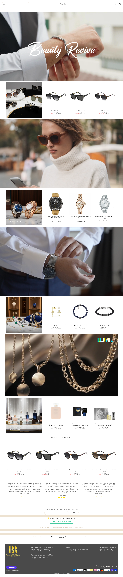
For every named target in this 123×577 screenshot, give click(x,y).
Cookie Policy (66, 573)
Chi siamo (76, 10)
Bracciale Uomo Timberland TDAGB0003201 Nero (104, 324)
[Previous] (47, 100)
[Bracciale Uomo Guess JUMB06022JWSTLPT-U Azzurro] (80, 311)
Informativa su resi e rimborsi (108, 551)
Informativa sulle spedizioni (107, 547)
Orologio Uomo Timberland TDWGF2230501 (56, 217)
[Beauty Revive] (61, 3)
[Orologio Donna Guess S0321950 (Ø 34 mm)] (80, 204)
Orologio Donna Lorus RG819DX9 (105, 216)
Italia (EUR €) (111, 566)
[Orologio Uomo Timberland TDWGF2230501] (56, 204)
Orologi (55, 10)
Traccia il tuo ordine (72, 551)
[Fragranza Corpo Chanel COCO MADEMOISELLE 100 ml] (56, 411)
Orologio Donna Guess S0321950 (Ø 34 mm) (80, 217)
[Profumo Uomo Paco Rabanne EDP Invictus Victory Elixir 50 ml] (80, 411)
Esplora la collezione (15, 114)
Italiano (100, 566)
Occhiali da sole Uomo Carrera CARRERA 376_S (105, 109)
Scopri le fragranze (15, 429)
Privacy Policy (57, 573)
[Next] (113, 100)
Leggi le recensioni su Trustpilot (61, 521)
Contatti (82, 10)
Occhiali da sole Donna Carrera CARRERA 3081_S (104, 470)
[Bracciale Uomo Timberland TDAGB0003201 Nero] (105, 311)
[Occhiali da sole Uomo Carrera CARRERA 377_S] (56, 96)
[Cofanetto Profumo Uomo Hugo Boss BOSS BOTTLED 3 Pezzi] (105, 411)
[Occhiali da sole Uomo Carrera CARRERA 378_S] (80, 96)
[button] (120, 4)
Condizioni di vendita (105, 549)
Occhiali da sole (46, 10)
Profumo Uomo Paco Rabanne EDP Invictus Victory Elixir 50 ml (80, 424)
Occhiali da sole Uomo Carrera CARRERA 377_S (56, 109)
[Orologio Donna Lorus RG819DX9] (105, 204)
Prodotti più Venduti (61, 437)
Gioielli (60, 10)
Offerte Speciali (68, 10)
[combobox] (15, 4)
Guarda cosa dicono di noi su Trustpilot (77, 549)
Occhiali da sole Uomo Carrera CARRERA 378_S (80, 109)
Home (39, 10)
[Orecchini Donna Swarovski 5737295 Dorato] (56, 311)
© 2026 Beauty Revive (13, 570)
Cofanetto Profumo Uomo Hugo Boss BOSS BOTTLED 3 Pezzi (104, 424)
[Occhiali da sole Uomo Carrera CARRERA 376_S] (105, 96)
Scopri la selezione (15, 329)
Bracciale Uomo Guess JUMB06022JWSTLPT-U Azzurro (80, 324)
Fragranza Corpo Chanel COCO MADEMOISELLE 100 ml (56, 424)
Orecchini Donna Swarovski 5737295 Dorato (56, 324)
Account (106, 4)
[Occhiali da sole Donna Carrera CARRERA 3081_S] (104, 455)
